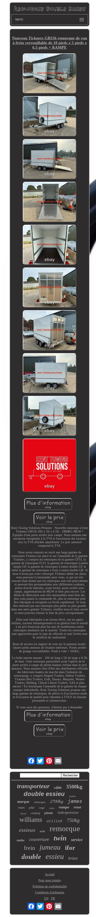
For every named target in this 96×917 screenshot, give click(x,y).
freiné (23, 813)
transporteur (33, 786)
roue (77, 807)
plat (31, 807)
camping (35, 813)
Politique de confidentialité (50, 886)
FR (53, 898)
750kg (73, 820)
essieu (55, 856)
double (31, 856)
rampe (64, 807)
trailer (21, 840)
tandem (72, 796)
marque (23, 802)
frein (29, 848)
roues (21, 807)
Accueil (49, 874)
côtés (51, 808)
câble (58, 787)
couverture (39, 839)
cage (42, 807)
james (75, 801)
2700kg (56, 801)
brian (73, 858)
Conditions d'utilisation (49, 892)
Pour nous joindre (49, 880)
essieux (27, 830)
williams (30, 819)
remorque (65, 828)
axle (42, 831)
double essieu (44, 794)
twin (60, 838)
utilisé (54, 821)
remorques (40, 802)
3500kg (74, 786)
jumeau (50, 847)
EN (46, 898)
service (76, 839)
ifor (70, 847)
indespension (68, 812)
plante (48, 813)
